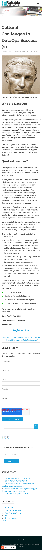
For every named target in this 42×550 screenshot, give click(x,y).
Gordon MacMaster (21, 52)
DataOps (34, 52)
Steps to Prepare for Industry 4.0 (17, 478)
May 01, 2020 (6, 52)
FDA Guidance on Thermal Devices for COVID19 (21, 337)
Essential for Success (13, 510)
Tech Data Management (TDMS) (17, 494)
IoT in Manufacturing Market (16, 481)
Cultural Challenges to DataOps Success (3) (22, 340)
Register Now (21, 330)
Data (6, 516)
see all (4, 521)
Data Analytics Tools (13, 513)
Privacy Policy (21, 539)
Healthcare (9, 508)
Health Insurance (11, 518)
